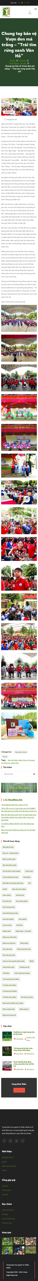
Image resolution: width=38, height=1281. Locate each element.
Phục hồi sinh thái (9, 955)
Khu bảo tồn (7, 901)
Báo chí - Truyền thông (10, 853)
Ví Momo (5, 1186)
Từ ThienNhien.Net (14, 799)
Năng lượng (24, 943)
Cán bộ (4, 1162)
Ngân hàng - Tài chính (23, 931)
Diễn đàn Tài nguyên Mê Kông (13, 883)
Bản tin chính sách (9, 859)
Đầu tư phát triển (9, 1009)
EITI (29, 883)
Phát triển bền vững (24, 949)
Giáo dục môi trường (19, 889)
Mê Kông (19, 925)
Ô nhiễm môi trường (9, 997)
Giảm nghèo (7, 895)
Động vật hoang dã (9, 1015)
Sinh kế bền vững (8, 967)
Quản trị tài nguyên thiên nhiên (14, 961)
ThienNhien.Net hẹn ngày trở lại (14, 805)
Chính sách (29, 871)
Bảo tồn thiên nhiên (15, 760)
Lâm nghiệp (23, 919)
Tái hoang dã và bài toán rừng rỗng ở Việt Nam (23, 1049)
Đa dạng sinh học (27, 997)
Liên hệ (4, 1170)
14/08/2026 (19, 1039)
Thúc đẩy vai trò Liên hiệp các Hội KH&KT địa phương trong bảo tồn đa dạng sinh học (19, 809)
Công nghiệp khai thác (10, 877)
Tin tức (22, 60)
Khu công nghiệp (22, 901)
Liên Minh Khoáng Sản (10, 913)
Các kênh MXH (7, 1223)
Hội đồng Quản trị (8, 1157)
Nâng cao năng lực (9, 943)
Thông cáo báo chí (8, 1210)
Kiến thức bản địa (9, 907)
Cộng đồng (26, 877)
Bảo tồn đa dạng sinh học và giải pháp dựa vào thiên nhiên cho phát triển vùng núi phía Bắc (18, 817)
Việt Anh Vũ (30, 1054)
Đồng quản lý (24, 1009)
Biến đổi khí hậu (8, 847)
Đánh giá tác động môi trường (13, 1003)
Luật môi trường (8, 919)
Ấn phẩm (5, 1214)
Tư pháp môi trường (9, 985)
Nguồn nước (7, 931)
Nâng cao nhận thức (11, 763)
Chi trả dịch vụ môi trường (11, 871)
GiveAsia (5, 1194)
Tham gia (19, 1090)
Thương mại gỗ (24, 967)
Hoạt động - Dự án (17, 63)
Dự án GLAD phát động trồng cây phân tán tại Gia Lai (23, 1064)
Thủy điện (6, 973)
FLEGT (5, 889)
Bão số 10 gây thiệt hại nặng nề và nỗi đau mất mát (18, 831)
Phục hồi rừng (7, 949)
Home (12, 60)
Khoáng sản (20, 895)
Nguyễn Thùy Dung (30, 1038)
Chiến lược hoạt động (9, 1166)
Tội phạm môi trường (10, 991)
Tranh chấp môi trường (22, 973)
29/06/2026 (19, 1069)
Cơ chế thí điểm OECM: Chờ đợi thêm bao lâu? (17, 824)
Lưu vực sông (7, 925)
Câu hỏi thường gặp (8, 1218)
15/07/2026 (19, 1054)
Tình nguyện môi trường (11, 979)
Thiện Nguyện (6, 1190)
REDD (32, 961)
